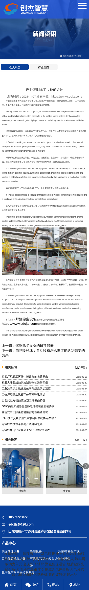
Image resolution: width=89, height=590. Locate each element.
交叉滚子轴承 (33, 564)
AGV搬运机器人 (61, 559)
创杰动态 (77, 56)
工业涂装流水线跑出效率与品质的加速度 (26, 388)
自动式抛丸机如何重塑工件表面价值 (23, 400)
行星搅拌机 (39, 559)
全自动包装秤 (66, 554)
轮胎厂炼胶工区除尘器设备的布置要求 (25, 376)
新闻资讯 (70, 56)
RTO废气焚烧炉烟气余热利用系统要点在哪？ (29, 418)
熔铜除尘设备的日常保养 (35, 345)
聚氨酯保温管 (55, 564)
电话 (55, 585)
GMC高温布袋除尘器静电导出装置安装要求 (28, 406)
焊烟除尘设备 (26, 319)
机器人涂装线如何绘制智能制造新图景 (25, 382)
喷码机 (13, 559)
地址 (76, 585)
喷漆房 (28, 554)
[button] (86, 466)
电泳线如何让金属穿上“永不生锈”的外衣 (26, 429)
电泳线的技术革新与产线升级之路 (22, 424)
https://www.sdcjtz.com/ (66, 96)
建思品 (72, 574)
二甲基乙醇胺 (44, 554)
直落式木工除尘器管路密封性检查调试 (25, 412)
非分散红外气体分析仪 (55, 569)
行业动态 (43, 67)
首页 (64, 56)
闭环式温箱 (28, 569)
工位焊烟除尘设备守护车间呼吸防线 (23, 394)
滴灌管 (25, 559)
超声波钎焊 (57, 574)
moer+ (81, 368)
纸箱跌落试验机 (35, 574)
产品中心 (9, 543)
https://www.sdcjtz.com (19, 324)
